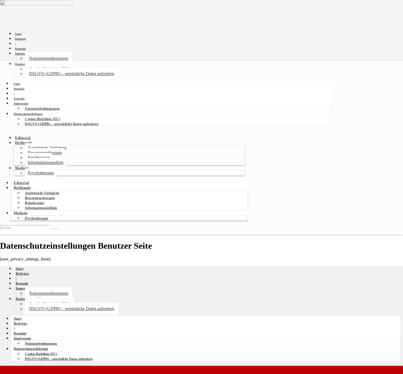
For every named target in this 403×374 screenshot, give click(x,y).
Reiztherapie (38, 157)
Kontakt (20, 48)
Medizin (22, 168)
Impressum (22, 53)
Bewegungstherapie (45, 152)
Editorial (23, 138)
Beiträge (20, 38)
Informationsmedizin (45, 162)
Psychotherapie (41, 173)
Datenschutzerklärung (28, 113)
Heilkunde (23, 143)
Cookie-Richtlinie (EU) (42, 119)
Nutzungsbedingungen (48, 58)
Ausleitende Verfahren (47, 147)
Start (18, 33)
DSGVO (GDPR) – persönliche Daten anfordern (71, 73)
